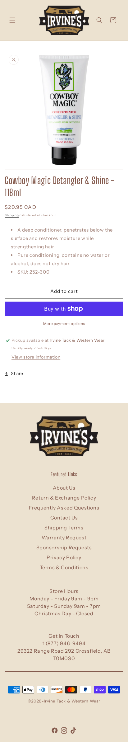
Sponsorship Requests (64, 547)
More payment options (64, 323)
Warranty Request (64, 537)
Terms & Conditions (64, 567)
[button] (12, 20)
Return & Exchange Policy (64, 498)
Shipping (12, 215)
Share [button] (17, 373)
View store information (35, 357)
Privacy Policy (64, 557)
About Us (64, 488)
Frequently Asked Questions (64, 508)
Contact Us (64, 517)
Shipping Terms (63, 527)
